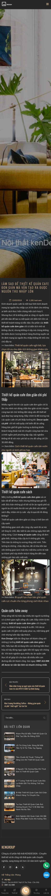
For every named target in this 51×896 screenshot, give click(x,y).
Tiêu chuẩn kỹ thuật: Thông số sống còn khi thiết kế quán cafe (30, 758)
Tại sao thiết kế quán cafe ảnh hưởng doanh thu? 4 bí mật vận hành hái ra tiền (30, 806)
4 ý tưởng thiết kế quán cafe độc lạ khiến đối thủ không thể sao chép (31, 783)
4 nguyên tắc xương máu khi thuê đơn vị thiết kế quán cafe (31, 770)
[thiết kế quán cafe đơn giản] (25, 577)
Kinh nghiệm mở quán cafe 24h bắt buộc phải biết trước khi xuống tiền (31, 817)
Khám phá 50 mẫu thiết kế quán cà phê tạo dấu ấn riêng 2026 (31, 735)
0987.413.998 (9, 885)
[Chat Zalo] (46, 875)
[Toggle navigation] (47, 4)
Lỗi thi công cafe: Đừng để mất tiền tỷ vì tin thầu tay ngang (29, 746)
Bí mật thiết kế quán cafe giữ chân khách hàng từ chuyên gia (31, 793)
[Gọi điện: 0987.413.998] (46, 865)
